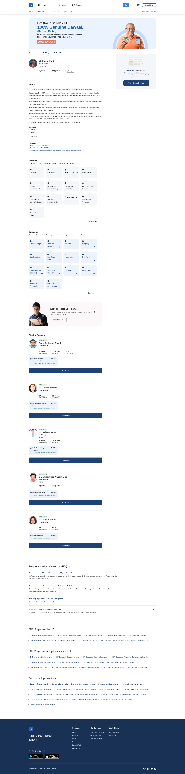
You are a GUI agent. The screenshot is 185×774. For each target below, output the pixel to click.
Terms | (48, 768)
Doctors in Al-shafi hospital (64, 694)
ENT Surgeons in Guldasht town (138, 640)
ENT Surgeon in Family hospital (93, 662)
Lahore (38, 53)
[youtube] (144, 768)
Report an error (58, 320)
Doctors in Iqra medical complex (133, 684)
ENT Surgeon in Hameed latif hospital (42, 662)
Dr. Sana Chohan (47, 519)
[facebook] (148, 768)
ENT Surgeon (47, 53)
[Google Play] (36, 756)
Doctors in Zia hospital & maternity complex (118, 699)
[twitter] (152, 768)
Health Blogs (67, 11)
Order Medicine (95, 735)
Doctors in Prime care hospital (86, 689)
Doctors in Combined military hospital (42, 704)
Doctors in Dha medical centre (110, 689)
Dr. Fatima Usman (48, 388)
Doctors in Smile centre (38, 699)
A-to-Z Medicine (114, 732)
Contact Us (76, 748)
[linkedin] (155, 768)
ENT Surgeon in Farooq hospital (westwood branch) (130, 657)
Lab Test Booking (96, 738)
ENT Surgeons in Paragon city (40, 640)
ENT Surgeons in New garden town (69, 635)
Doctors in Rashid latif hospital (89, 699)
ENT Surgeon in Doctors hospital (88, 667)
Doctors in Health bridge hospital (41, 694)
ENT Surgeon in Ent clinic (38, 667)
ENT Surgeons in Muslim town (139, 635)
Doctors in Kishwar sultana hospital (83, 684)
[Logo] (31, 729)
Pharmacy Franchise (149, 11)
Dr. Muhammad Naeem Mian (53, 477)
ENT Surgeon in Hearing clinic (138, 667)
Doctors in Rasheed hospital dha (41, 689)
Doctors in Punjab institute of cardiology (62, 699)
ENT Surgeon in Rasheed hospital (62, 667)
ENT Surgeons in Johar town (88, 640)
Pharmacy (41, 11)
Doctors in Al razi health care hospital (135, 689)
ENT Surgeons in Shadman (93, 635)
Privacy (54, 768)
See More (91, 222)
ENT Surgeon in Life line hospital (41, 657)
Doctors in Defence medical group (88, 694)
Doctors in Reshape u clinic (39, 684)
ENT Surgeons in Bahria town (116, 635)
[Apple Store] (52, 756)
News (74, 738)
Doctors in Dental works (60, 684)
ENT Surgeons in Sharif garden (64, 640)
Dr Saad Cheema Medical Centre (40, 146)
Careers (75, 742)
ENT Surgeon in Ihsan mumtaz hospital (120, 662)
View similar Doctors (136, 83)
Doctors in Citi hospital (110, 694)
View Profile (66, 371)
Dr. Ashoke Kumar (48, 432)
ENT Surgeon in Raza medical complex (95, 657)
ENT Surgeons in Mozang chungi (112, 640)
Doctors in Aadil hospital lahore (108, 684)
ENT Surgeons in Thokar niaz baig (41, 635)
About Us (75, 735)
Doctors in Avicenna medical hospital (134, 694)
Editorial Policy (77, 745)
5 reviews (70, 353)
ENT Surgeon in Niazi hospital (69, 662)
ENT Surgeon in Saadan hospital (114, 667)
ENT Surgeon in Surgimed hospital (67, 657)
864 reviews (70, 72)
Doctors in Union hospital (63, 689)
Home (31, 11)
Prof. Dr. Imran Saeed (50, 343)
